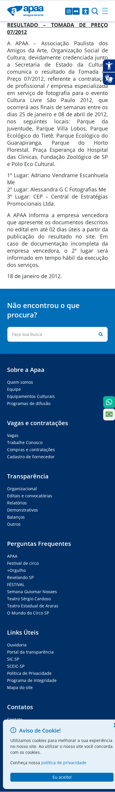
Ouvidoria (17, 645)
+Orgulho (16, 570)
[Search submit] (100, 334)
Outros (14, 524)
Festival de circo (23, 563)
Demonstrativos (22, 510)
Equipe (14, 389)
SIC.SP (13, 659)
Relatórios (17, 503)
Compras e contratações (31, 449)
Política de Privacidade (29, 673)
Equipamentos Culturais (31, 396)
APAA (12, 556)
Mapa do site (20, 687)
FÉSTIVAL (15, 584)
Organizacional (22, 488)
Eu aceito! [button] (62, 777)
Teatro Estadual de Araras (32, 606)
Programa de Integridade (32, 680)
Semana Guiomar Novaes (32, 591)
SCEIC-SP (15, 666)
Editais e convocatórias (29, 496)
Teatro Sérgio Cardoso (29, 598)
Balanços (16, 517)
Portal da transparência (30, 652)
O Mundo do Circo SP (28, 613)
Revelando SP (20, 577)
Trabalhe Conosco (24, 442)
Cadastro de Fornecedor (31, 456)
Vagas (13, 435)
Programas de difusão (28, 403)
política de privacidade (63, 762)
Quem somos (20, 382)
